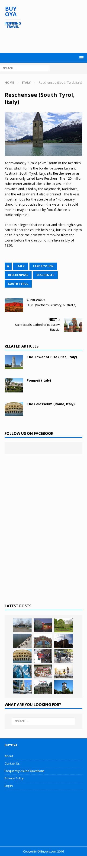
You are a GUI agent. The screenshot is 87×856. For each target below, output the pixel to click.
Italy (20, 266)
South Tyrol (18, 284)
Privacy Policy (14, 778)
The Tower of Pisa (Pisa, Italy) (52, 357)
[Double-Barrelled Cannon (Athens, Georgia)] (63, 656)
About (9, 756)
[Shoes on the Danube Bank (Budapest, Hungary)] (22, 641)
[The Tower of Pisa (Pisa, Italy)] (14, 362)
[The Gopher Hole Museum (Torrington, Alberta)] (43, 671)
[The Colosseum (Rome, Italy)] (14, 409)
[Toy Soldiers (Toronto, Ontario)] (22, 687)
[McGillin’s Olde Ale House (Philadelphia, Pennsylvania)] (43, 656)
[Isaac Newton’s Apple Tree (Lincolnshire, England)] (63, 625)
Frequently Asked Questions (25, 771)
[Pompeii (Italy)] (14, 385)
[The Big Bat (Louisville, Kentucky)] (63, 641)
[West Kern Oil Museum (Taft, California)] (22, 625)
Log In (9, 786)
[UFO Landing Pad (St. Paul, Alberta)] (43, 687)
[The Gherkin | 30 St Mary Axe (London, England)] (22, 671)
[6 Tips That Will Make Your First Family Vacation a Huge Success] (63, 671)
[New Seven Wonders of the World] (22, 656)
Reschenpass (18, 275)
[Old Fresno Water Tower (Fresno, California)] (63, 687)
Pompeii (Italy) (39, 380)
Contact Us (12, 763)
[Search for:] (25, 68)
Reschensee (45, 275)
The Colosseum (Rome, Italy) (51, 404)
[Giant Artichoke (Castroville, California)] (43, 625)
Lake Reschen (43, 266)
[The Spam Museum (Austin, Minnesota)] (43, 641)
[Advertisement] (46, 41)
